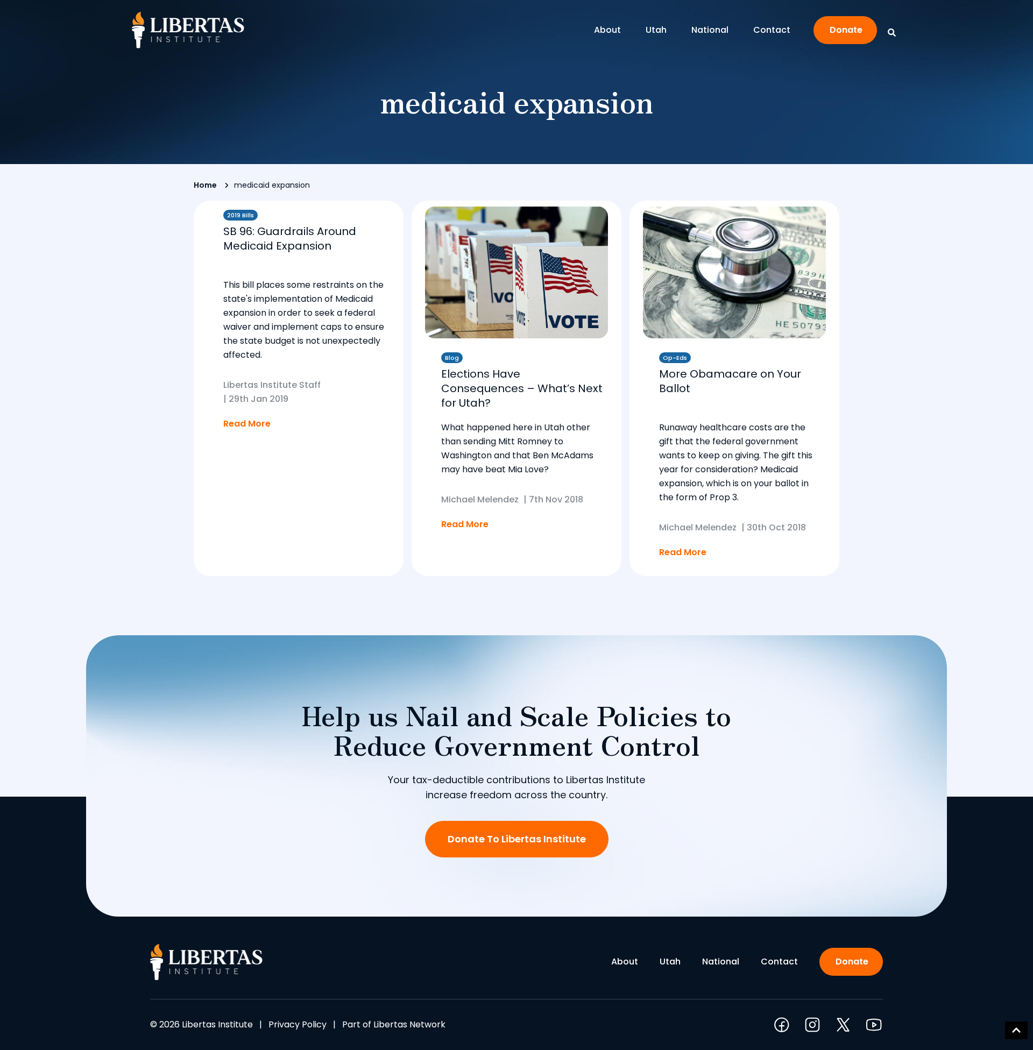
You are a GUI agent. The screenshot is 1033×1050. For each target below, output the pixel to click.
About (607, 30)
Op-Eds (675, 357)
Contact (771, 30)
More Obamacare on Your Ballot (730, 381)
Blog (452, 357)
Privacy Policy (297, 1024)
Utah (656, 30)
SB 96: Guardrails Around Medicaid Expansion (289, 238)
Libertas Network (409, 1024)
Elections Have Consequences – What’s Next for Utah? (522, 388)
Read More (247, 423)
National (709, 30)
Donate (846, 30)
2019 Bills (240, 215)
